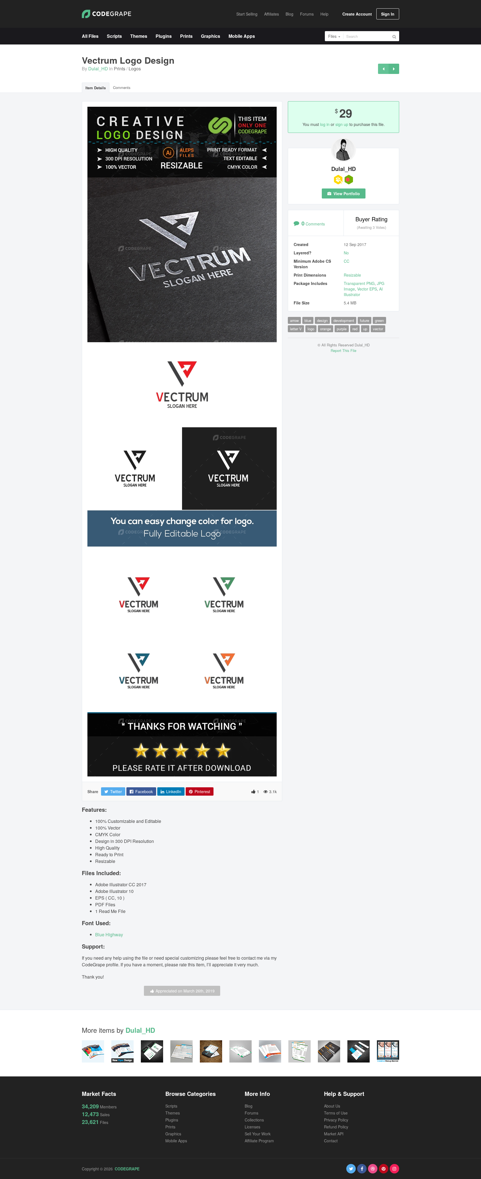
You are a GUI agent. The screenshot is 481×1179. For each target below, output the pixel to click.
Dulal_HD (98, 68)
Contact (331, 1140)
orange (325, 328)
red (354, 328)
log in (325, 124)
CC (346, 261)
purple (342, 328)
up (365, 328)
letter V (296, 328)
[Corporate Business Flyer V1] (383, 69)
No (346, 252)
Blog (248, 1106)
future (364, 320)
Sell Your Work (258, 1133)
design (322, 320)
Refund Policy (336, 1127)
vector (378, 328)
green (379, 320)
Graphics (173, 1133)
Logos (135, 68)
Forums (251, 1113)
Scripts (171, 1106)
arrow (294, 320)
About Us (332, 1106)
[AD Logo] (394, 69)
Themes (172, 1113)
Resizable (352, 275)
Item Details (95, 87)
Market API (333, 1133)
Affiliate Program (259, 1140)
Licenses (252, 1127)
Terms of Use (336, 1113)
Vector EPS (367, 289)
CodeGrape (127, 1168)
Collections (254, 1120)
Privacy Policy (336, 1120)
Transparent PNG (359, 283)
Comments (122, 87)
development (343, 320)
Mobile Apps (176, 1140)
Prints (119, 68)
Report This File (343, 350)
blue (308, 320)
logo (311, 328)
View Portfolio (346, 193)
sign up (341, 124)
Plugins (171, 1120)
